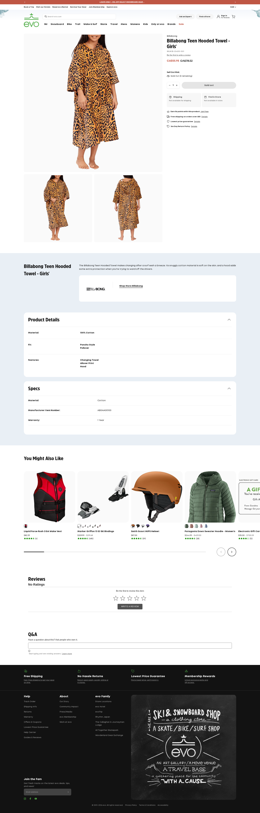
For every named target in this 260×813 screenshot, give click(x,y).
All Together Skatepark (106, 730)
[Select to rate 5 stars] (143, 598)
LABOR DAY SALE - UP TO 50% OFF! (130, 2)
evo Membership (68, 717)
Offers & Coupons (32, 722)
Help (27, 696)
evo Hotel (100, 707)
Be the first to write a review (179, 55)
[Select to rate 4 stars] (137, 598)
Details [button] (205, 116)
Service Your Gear (78, 7)
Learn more (67, 654)
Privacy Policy (131, 805)
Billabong (172, 36)
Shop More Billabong (131, 286)
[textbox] (130, 645)
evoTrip (99, 712)
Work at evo (66, 722)
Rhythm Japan (102, 717)
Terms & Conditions (147, 805)
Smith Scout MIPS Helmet (145, 531)
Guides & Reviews (32, 737)
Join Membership (97, 7)
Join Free (205, 111)
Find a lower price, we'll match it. (145, 680)
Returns (28, 712)
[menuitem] (46, 24)
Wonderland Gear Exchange (109, 735)
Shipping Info (30, 707)
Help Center (30, 732)
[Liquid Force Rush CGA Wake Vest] (49, 497)
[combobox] (79, 16)
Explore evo (112, 7)
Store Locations (103, 701)
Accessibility (163, 805)
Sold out (209, 85)
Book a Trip (29, 7)
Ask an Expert (185, 16)
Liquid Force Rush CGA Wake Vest (43, 531)
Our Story (64, 701)
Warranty (28, 717)
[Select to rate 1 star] (116, 598)
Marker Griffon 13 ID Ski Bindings (95, 531)
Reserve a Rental (60, 7)
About (64, 696)
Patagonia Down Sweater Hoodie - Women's (210, 531)
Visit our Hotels (43, 7)
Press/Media (66, 712)
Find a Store (204, 16)
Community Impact (69, 707)
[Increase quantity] (177, 85)
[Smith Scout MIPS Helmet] (157, 497)
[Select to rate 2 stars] (123, 598)
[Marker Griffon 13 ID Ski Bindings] (103, 497)
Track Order (29, 701)
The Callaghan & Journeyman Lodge (109, 723)
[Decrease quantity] (170, 85)
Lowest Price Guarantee (36, 727)
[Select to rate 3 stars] (129, 598)
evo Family (102, 696)
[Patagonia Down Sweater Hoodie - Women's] (210, 497)
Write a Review (130, 606)
